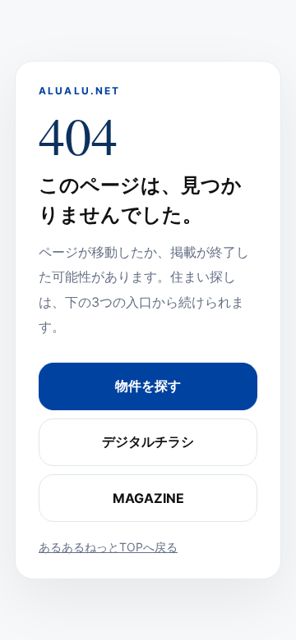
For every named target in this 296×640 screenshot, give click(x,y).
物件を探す (148, 385)
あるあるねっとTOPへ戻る (108, 547)
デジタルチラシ (148, 441)
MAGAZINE (148, 498)
